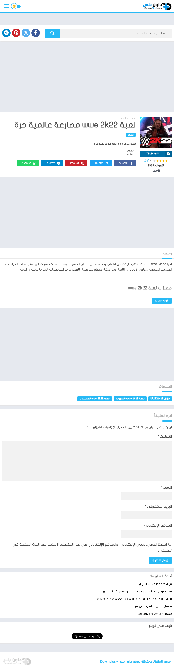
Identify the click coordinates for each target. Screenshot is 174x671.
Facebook (122, 163)
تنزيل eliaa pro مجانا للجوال (155, 584)
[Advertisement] (87, 78)
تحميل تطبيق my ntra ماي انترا (153, 606)
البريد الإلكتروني (158, 506)
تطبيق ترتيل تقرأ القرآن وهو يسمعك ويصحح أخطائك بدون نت (135, 591)
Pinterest (74, 163)
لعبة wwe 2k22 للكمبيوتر (95, 398)
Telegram (50, 163)
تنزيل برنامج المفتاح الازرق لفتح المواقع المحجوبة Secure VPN (134, 598)
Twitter (99, 163)
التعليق (165, 436)
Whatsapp (26, 163)
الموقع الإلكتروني (158, 525)
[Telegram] (6, 33)
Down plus (108, 661)
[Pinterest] (16, 33)
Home (132, 118)
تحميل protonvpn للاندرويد (155, 613)
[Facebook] (35, 33)
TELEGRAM (152, 153)
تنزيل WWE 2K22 (160, 398)
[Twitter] (26, 33)
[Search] (52, 33)
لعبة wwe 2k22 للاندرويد (130, 398)
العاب (122, 118)
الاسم (166, 487)
